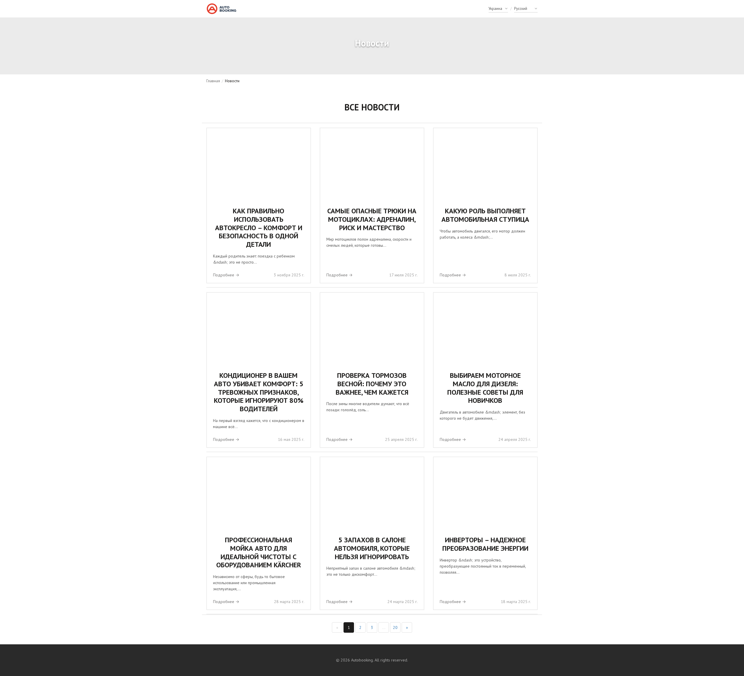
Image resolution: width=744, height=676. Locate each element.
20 (395, 627)
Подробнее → (226, 275)
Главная (213, 80)
